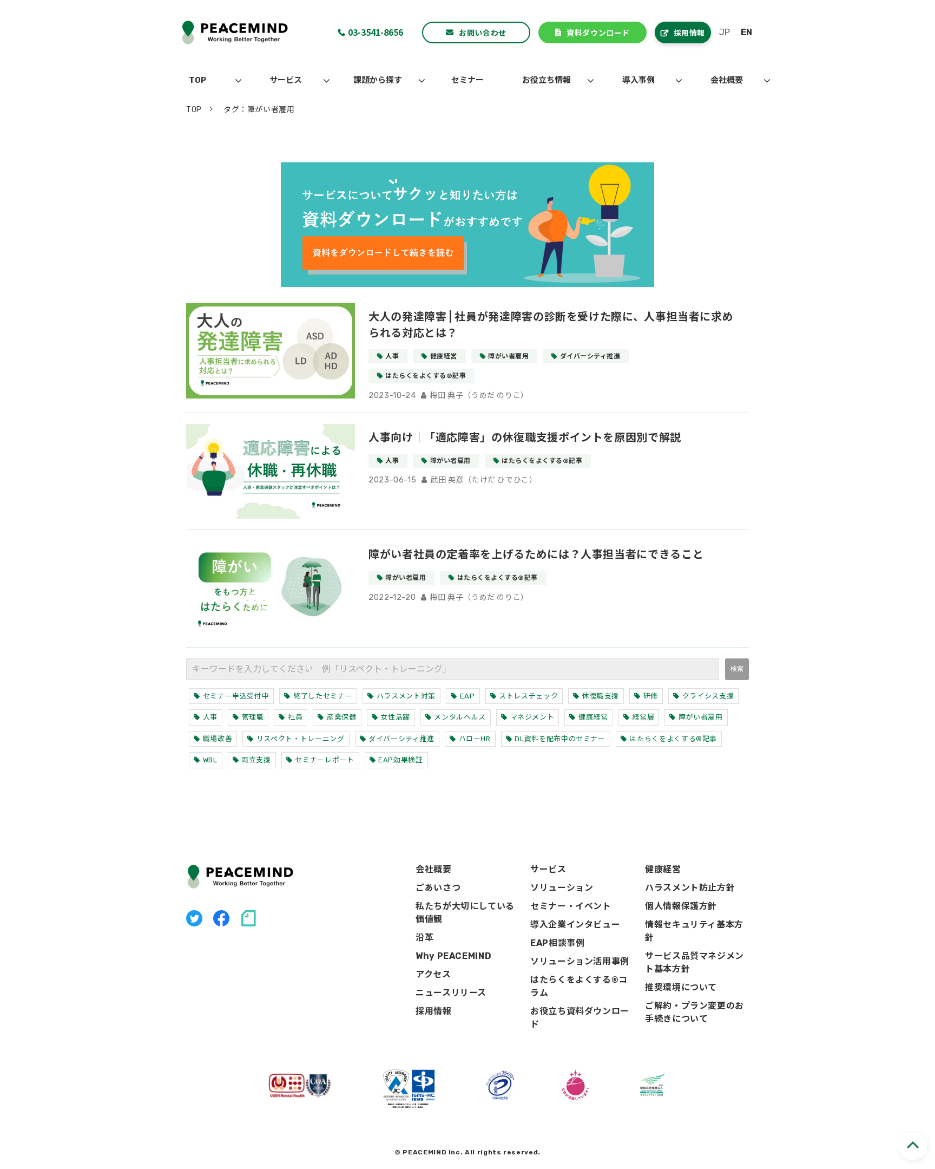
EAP (467, 696)
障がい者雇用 (508, 356)
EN (746, 32)
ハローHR (475, 739)
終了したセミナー (322, 696)
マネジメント (532, 717)
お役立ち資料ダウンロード (579, 1017)
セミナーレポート (324, 760)
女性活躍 (395, 717)
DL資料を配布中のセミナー (560, 739)
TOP (197, 80)
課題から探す (377, 80)
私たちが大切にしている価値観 (465, 912)
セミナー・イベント (570, 906)
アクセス (433, 974)
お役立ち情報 (546, 80)
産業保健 (342, 717)
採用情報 (689, 32)
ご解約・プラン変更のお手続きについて (694, 1012)
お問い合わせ (482, 32)
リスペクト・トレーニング (300, 739)
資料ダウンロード (598, 32)
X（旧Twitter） (194, 918)
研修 (650, 696)
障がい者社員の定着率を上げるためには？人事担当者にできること (535, 554)
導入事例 (638, 80)
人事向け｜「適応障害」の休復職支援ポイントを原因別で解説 (524, 437)
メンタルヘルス (459, 717)
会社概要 (726, 80)
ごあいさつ (438, 888)
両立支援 (256, 760)
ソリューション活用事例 (579, 961)
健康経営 (443, 356)
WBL (210, 760)
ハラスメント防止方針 (690, 888)
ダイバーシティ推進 (590, 356)
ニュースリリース (451, 993)
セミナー (467, 80)
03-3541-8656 (375, 31)
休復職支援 (600, 696)
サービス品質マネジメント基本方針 (694, 962)
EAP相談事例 (557, 943)
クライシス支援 (708, 696)
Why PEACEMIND (453, 956)
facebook (221, 918)
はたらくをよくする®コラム (579, 986)
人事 (392, 356)
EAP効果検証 (400, 760)
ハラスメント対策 (406, 696)
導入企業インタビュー (575, 924)
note (248, 918)
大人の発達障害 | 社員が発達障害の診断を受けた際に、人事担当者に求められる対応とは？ (550, 324)
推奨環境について (681, 987)
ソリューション (561, 888)
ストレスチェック (528, 696)
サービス (285, 80)
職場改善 (218, 739)
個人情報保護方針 (681, 906)
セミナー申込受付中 (236, 696)
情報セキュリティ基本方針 (694, 931)
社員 (295, 717)
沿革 (424, 937)
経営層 (643, 717)
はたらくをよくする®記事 (425, 376)
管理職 (253, 717)
